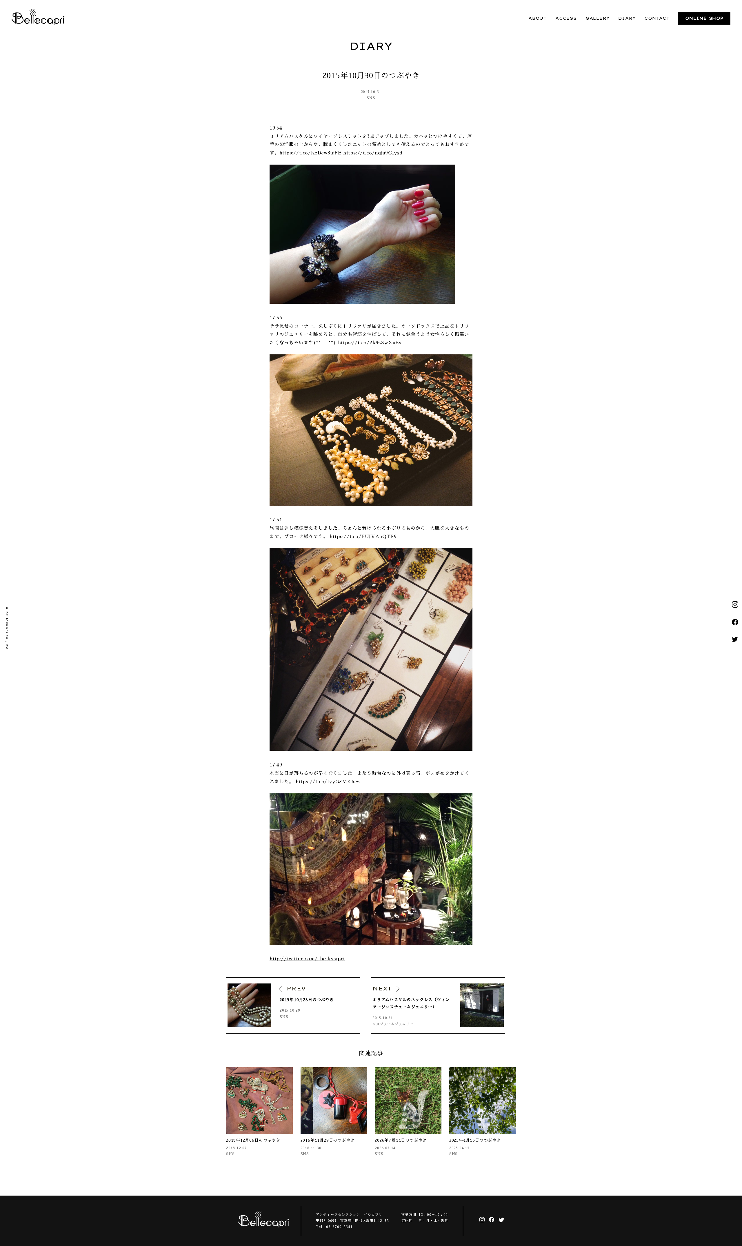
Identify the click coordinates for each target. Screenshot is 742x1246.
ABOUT (537, 18)
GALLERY (597, 18)
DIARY (627, 18)
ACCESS (566, 18)
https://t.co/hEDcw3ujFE (310, 153)
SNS (371, 98)
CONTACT (657, 18)
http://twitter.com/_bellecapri (307, 959)
